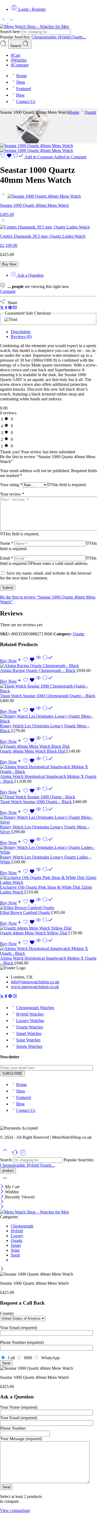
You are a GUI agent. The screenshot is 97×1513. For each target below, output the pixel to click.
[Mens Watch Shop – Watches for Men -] (34, 26)
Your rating (11, 484)
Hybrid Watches (30, 1014)
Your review (12, 494)
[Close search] (5, 1181)
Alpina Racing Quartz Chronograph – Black (38, 670)
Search (16, 46)
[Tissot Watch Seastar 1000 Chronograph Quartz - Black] (48, 688)
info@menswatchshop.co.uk (35, 982)
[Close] (2, 1186)
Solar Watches (28, 1040)
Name (6, 543)
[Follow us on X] (2, 997)
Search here (10, 31)
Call (11, 1357)
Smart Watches (28, 1033)
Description (20, 331)
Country (7, 1313)
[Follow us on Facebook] (6, 997)
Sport (15, 1255)
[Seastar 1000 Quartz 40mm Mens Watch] (36, 145)
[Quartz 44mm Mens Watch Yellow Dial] (48, 928)
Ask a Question (30, 275)
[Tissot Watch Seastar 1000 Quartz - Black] (48, 797)
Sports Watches (29, 1046)
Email (6, 558)
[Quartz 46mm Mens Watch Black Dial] (48, 746)
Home (21, 75)
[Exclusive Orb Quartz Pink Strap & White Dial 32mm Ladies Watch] (48, 880)
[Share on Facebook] (6, 308)
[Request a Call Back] (15, 1154)
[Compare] (47, 660)
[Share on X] (2, 308)
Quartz (90, 112)
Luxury (17, 1235)
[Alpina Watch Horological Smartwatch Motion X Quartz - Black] (48, 769)
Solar (15, 1250)
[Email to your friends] (14, 308)
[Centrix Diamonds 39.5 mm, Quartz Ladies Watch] (3, 222)
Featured (23, 88)
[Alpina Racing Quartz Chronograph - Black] (48, 665)
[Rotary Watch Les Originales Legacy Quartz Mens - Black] (48, 719)
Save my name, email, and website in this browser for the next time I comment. (45, 575)
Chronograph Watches (35, 1007)
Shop (20, 82)
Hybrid (64, 37)
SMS (27, 1357)
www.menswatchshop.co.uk (35, 986)
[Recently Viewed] (22, 1154)
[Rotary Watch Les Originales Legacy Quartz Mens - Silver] (48, 820)
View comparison (15, 1510)
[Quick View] (38, 660)
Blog (20, 95)
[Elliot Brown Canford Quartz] (48, 907)
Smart (16, 1245)
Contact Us (25, 101)
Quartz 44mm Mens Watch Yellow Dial (34, 933)
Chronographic (45, 37)
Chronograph (22, 1226)
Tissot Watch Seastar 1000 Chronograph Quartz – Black (47, 695)
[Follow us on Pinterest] (10, 997)
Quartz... (78, 37)
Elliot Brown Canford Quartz (25, 912)
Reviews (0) (21, 336)
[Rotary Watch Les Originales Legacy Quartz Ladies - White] (48, 850)
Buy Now (9, 264)
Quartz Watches (29, 1027)
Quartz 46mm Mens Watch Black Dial (33, 751)
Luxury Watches (30, 1020)
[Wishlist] (6, 157)
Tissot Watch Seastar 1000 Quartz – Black (36, 801)
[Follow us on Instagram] (14, 997)
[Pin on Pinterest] (10, 308)
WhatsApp (49, 1357)
